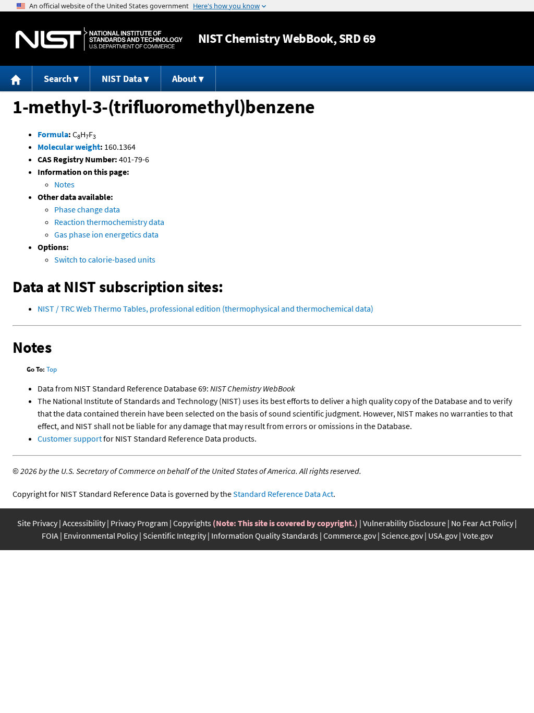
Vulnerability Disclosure (404, 523)
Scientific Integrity (174, 535)
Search (57, 79)
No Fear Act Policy (482, 523)
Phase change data (87, 209)
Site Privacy (37, 523)
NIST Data (122, 79)
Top (51, 369)
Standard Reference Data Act (283, 494)
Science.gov (402, 535)
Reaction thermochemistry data (109, 222)
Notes (64, 184)
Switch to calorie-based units (104, 259)
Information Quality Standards (264, 535)
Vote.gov (478, 535)
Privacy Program (139, 523)
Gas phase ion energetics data (106, 234)
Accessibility (84, 523)
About (184, 79)
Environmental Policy (101, 535)
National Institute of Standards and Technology (99, 39)
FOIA (50, 535)
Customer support (70, 438)
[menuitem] (16, 78)
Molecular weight (69, 146)
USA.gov (442, 535)
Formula (53, 134)
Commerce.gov (349, 535)
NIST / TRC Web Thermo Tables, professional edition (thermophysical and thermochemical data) (205, 308)
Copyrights (192, 523)
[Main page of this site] (16, 78)
